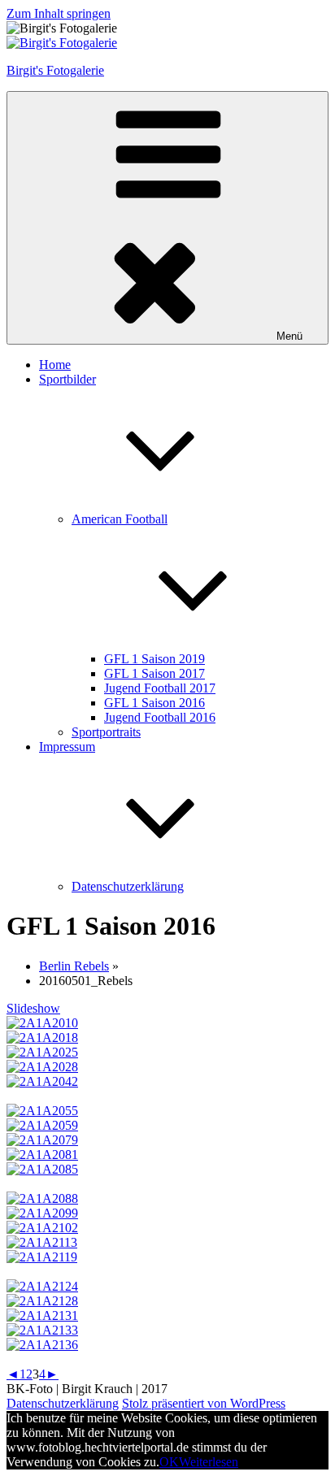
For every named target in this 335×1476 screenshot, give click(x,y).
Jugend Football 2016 (159, 717)
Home (55, 364)
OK (169, 1462)
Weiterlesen (208, 1462)
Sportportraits (106, 732)
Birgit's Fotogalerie (55, 70)
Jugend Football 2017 (159, 688)
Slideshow (33, 1008)
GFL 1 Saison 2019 (154, 659)
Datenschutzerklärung (128, 886)
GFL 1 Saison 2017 (154, 673)
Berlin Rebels (74, 966)
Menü (289, 336)
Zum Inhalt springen (59, 13)
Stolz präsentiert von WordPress (203, 1403)
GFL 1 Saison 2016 (154, 703)
